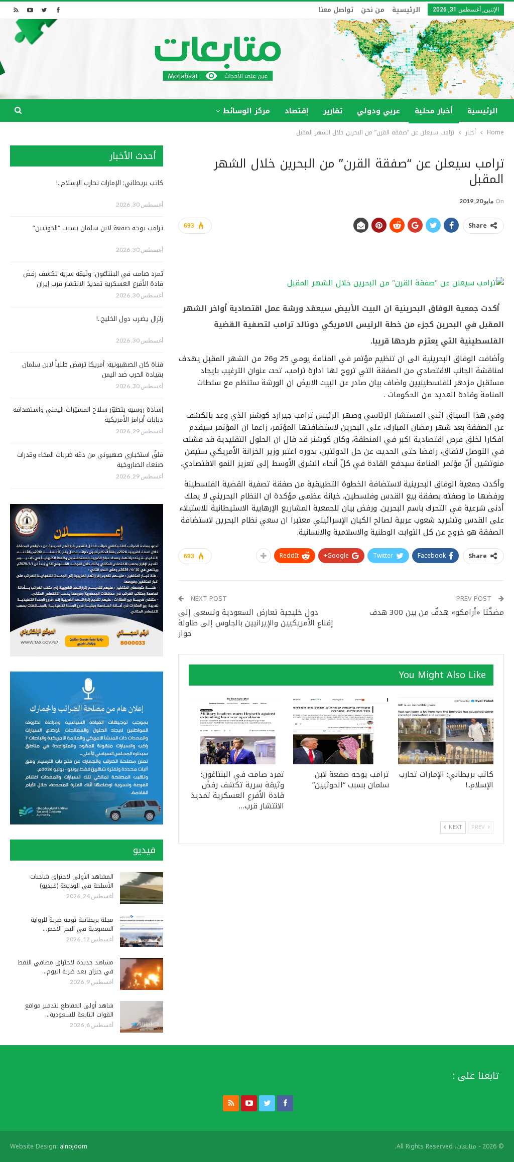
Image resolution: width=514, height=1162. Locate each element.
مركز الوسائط (246, 111)
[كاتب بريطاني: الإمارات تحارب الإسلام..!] (445, 730)
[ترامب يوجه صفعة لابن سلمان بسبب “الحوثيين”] (341, 730)
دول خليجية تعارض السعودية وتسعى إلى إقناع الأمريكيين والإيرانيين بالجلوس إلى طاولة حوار (255, 622)
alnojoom (73, 1146)
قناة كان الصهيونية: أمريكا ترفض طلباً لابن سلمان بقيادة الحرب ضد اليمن (92, 369)
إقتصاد (297, 111)
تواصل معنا (335, 10)
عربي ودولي (378, 111)
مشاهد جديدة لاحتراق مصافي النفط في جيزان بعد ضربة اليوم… (65, 967)
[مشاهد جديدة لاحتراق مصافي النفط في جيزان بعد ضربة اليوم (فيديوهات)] (141, 974)
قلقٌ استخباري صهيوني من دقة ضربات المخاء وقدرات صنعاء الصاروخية (90, 459)
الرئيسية (406, 10)
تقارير (332, 111)
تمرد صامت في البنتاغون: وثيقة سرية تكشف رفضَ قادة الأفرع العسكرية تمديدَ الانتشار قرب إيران (93, 278)
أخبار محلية (434, 111)
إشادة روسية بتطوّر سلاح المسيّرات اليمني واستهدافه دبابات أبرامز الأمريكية (88, 414)
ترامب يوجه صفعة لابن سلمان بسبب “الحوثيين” (98, 228)
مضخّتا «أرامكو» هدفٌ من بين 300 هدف (436, 612)
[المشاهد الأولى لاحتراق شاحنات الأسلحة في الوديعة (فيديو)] (141, 888)
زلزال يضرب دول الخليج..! (129, 318)
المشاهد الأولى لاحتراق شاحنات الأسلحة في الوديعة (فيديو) (71, 881)
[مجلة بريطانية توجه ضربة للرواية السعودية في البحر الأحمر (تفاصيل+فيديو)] (141, 931)
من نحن (372, 10)
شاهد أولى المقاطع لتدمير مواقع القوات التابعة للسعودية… (69, 1010)
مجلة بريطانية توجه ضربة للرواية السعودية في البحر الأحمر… (72, 924)
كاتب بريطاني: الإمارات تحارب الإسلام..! (109, 183)
